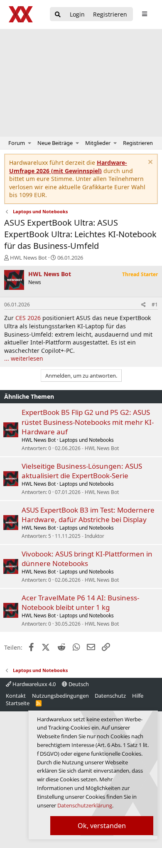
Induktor (94, 536)
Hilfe (137, 695)
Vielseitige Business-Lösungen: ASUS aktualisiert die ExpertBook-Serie (82, 471)
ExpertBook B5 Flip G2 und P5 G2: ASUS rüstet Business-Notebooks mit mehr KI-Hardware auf (88, 422)
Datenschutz (110, 695)
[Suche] (58, 14)
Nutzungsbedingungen (60, 695)
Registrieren (138, 143)
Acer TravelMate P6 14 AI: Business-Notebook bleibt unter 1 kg (80, 602)
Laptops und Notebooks (86, 439)
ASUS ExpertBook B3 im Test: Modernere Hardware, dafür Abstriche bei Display (88, 515)
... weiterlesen (23, 358)
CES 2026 (28, 318)
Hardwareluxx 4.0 (33, 684)
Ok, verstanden (102, 825)
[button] (29, 143)
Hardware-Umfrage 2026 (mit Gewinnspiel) (68, 167)
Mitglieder (97, 143)
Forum (16, 143)
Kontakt (16, 695)
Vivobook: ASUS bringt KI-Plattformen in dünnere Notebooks (87, 559)
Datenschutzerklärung (84, 805)
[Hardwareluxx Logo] (21, 14)
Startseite (17, 703)
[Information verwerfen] (149, 163)
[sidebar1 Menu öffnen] (144, 14)
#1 (155, 304)
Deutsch (78, 684)
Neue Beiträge (55, 143)
